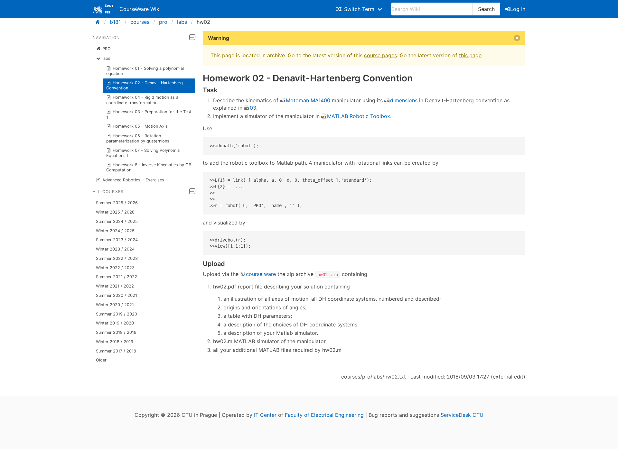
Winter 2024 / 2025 (115, 230)
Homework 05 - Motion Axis (140, 126)
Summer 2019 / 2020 (116, 314)
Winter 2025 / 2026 (115, 212)
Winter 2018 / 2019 (114, 341)
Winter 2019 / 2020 (115, 323)
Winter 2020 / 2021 (115, 304)
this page (470, 55)
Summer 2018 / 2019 (116, 332)
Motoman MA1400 (308, 100)
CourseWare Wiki (140, 9)
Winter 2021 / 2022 (115, 286)
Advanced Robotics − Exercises (133, 180)
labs (182, 22)
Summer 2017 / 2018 (116, 351)
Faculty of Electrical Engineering (324, 415)
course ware (261, 274)
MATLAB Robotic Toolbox (358, 116)
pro (163, 22)
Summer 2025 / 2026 (117, 202)
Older (101, 360)
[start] (99, 22)
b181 (115, 22)
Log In (517, 9)
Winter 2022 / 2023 (115, 267)
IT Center (265, 415)
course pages (380, 55)
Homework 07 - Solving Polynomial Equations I (143, 153)
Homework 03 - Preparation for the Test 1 (149, 114)
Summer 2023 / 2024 (117, 239)
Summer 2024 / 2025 (117, 221)
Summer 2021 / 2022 (116, 276)
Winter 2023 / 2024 (115, 249)
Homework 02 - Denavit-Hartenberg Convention (144, 85)
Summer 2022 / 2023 (117, 258)
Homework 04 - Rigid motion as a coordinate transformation (142, 100)
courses (139, 22)
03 (253, 108)
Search (486, 9)
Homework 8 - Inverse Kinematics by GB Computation (149, 167)
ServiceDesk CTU (462, 415)
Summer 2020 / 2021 (116, 295)
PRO (106, 48)
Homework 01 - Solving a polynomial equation (145, 71)
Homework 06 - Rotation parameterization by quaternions (137, 138)
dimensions (403, 100)
